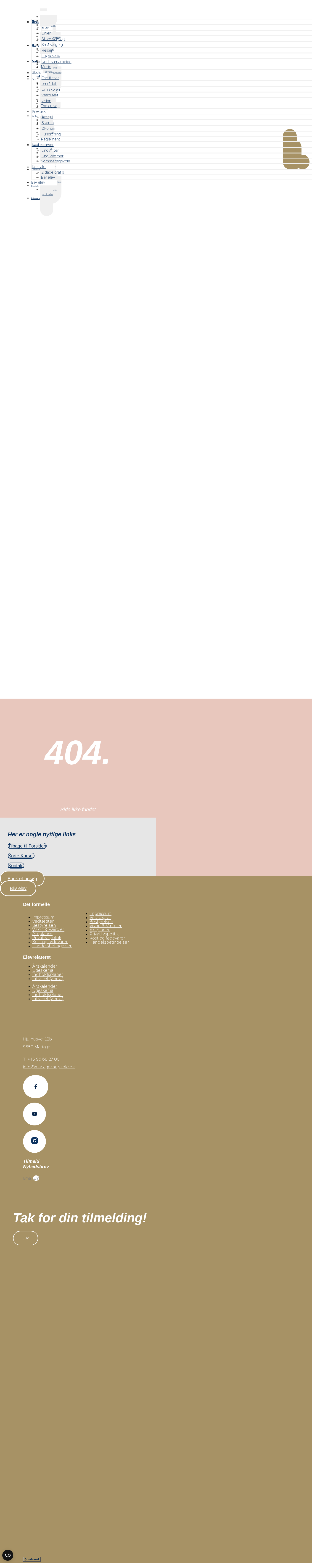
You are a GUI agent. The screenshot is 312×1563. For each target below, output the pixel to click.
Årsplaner (42, 933)
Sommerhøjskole (55, 160)
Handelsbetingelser (52, 945)
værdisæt (50, 94)
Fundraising (51, 134)
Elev (35, 21)
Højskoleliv (51, 55)
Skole (36, 72)
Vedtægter (43, 921)
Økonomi (49, 128)
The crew (49, 105)
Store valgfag (53, 38)
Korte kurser (43, 144)
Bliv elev (49, 194)
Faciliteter (50, 77)
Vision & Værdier (48, 929)
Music (46, 66)
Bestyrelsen (44, 925)
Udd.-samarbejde (56, 61)
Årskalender (44, 966)
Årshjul (47, 116)
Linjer (46, 33)
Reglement (50, 139)
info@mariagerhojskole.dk (49, 1066)
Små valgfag (52, 44)
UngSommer (52, 155)
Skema (48, 122)
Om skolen (51, 89)
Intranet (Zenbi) (47, 978)
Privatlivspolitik (46, 937)
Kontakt (35, 186)
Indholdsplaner (47, 974)
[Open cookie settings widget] (7, 1555)
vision (46, 100)
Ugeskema (42, 970)
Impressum (43, 917)
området (49, 83)
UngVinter (50, 150)
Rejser (47, 50)
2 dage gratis (53, 172)
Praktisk (39, 111)
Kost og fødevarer (50, 941)
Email (28, 1178)
